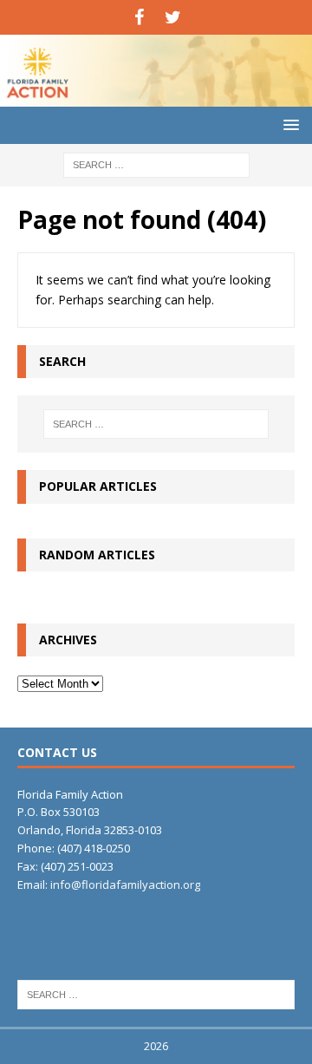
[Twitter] (173, 17)
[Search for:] (156, 163)
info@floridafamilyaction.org (125, 884)
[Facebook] (139, 17)
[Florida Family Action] (156, 96)
